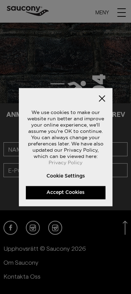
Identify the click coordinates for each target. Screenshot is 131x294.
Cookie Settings (65, 175)
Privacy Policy (65, 162)
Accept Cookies (65, 192)
